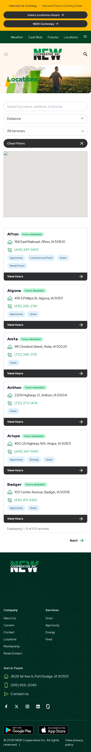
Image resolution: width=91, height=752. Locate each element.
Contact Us (19, 694)
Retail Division (13, 653)
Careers (9, 625)
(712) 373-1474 (25, 403)
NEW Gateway (43, 24)
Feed (49, 639)
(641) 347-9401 (26, 250)
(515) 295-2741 (25, 306)
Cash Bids (35, 37)
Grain (63, 258)
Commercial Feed (41, 258)
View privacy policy (74, 742)
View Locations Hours (43, 15)
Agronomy (16, 258)
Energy (34, 459)
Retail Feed (17, 266)
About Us (10, 618)
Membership (12, 646)
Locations (71, 37)
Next (74, 541)
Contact (9, 632)
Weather (17, 37)
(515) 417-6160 (25, 500)
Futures (53, 37)
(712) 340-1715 (25, 354)
